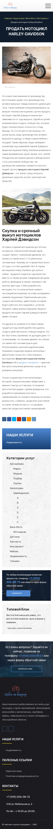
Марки (16, 468)
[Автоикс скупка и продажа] (10, 5)
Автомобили (17, 463)
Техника (14, 561)
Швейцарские (21, 493)
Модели (17, 473)
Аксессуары (16, 488)
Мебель (14, 551)
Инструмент (17, 546)
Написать (17, 593)
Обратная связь (14, 771)
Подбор (17, 478)
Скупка (17, 483)
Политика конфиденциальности (22, 776)
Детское (15, 536)
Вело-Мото (16, 527)
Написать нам (25, 669)
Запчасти (15, 541)
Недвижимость (14, 442)
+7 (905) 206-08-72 (30, 655)
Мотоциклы (10, 87)
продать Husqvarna (28, 362)
